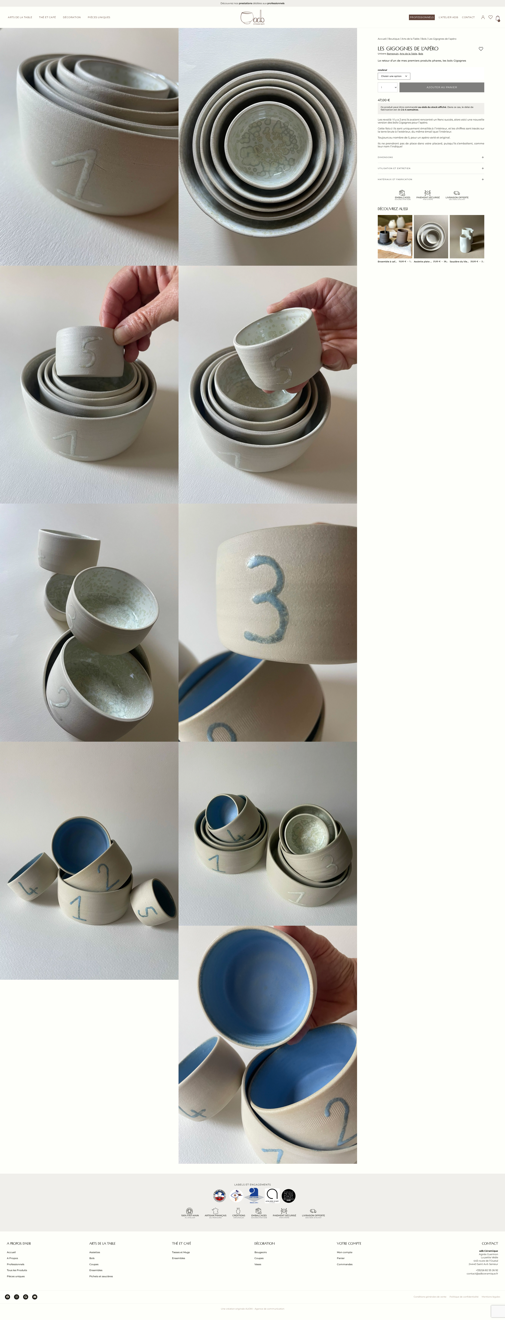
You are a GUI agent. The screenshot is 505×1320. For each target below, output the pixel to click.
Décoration (264, 1243)
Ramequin (392, 53)
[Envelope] (34, 1296)
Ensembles (95, 1270)
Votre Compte (349, 1243)
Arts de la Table (410, 38)
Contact (468, 17)
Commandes (345, 1264)
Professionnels (422, 17)
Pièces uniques (16, 1276)
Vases (257, 1264)
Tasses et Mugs (181, 1252)
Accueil (382, 38)
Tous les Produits (17, 1270)
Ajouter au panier (442, 87)
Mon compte (344, 1252)
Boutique (393, 38)
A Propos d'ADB (19, 1243)
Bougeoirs (260, 1252)
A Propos (12, 1258)
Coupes (93, 1264)
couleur (382, 70)
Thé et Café (181, 1243)
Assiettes (94, 1252)
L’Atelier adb (448, 17)
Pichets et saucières (101, 1276)
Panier (341, 1258)
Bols (423, 38)
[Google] (25, 1296)
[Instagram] (16, 1296)
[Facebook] (7, 1296)
